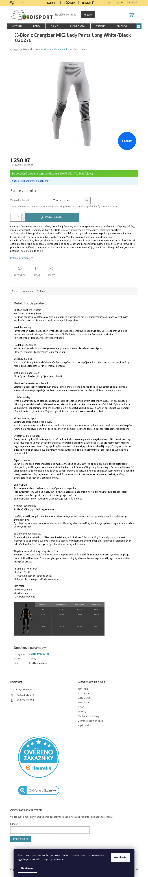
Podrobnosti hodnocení (54, 49)
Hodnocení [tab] (27, 291)
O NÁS (81, 707)
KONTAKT (52, 3)
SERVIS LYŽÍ (87, 3)
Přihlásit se (21, 839)
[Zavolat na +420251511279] (15, 2)
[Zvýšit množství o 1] (23, 215)
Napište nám (84, 725)
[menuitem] (17, 26)
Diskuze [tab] (41, 291)
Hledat (88, 14)
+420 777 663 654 (25, 700)
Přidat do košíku (54, 217)
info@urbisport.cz (25, 689)
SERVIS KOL (84, 702)
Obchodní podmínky (88, 716)
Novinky (82, 712)
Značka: (79, 49)
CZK (118, 2)
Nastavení (27, 868)
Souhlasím (120, 857)
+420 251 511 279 (25, 695)
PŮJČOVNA (69, 3)
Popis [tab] (15, 291)
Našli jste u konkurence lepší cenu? (31, 181)
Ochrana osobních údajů (90, 721)
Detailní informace (20, 258)
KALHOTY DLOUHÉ (39, 654)
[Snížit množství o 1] (23, 219)
